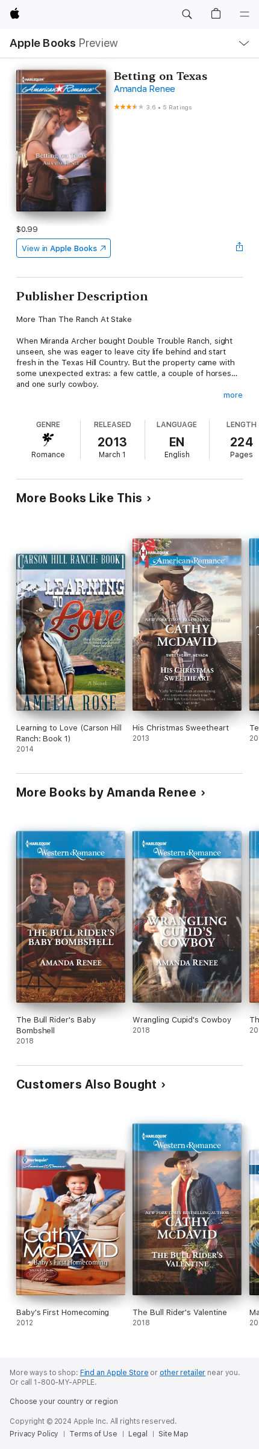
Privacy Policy (34, 1434)
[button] (186, 14)
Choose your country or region (64, 1401)
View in (59, 248)
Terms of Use (93, 1434)
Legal (138, 1434)
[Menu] (244, 14)
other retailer (182, 1372)
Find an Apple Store (114, 1372)
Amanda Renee (144, 89)
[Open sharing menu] (239, 248)
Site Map (173, 1434)
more (233, 394)
